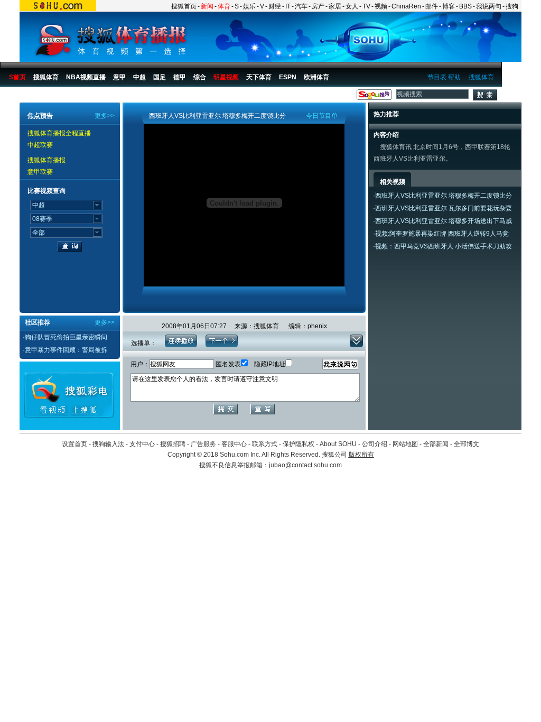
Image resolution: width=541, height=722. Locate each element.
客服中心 (234, 444)
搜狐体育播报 (27, 96)
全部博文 (466, 444)
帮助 (454, 77)
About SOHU (338, 444)
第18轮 (190, 96)
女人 (352, 6)
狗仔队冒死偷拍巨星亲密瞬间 (66, 337)
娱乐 (249, 6)
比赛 (166, 96)
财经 (274, 6)
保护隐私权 (298, 444)
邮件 (431, 6)
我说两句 (488, 6)
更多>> (105, 115)
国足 (159, 77)
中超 (139, 77)
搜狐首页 (184, 6)
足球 (59, 96)
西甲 (111, 96)
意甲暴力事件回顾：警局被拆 (66, 350)
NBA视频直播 (86, 77)
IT (288, 6)
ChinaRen (406, 6)
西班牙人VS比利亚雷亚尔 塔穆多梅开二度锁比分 (443, 195)
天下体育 (259, 77)
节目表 (436, 77)
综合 (199, 77)
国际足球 (85, 96)
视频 (381, 6)
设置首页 (74, 444)
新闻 (207, 6)
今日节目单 (322, 115)
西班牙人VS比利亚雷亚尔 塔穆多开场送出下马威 (443, 221)
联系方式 (264, 444)
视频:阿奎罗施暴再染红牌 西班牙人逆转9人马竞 (442, 233)
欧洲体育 (316, 77)
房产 (318, 6)
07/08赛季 (138, 96)
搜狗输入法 (108, 444)
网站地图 (405, 444)
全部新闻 (436, 444)
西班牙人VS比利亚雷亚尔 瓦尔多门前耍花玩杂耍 (443, 208)
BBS (465, 6)
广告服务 (203, 444)
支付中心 (142, 444)
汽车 (301, 6)
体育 (224, 6)
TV (366, 6)
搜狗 (512, 6)
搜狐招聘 (172, 444)
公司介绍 (374, 444)
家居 (335, 6)
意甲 (119, 77)
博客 (448, 6)
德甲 (179, 77)
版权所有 (361, 454)
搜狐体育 (481, 77)
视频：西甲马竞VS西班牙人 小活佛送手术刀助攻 (443, 246)
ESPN (287, 77)
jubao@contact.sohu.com (305, 465)
